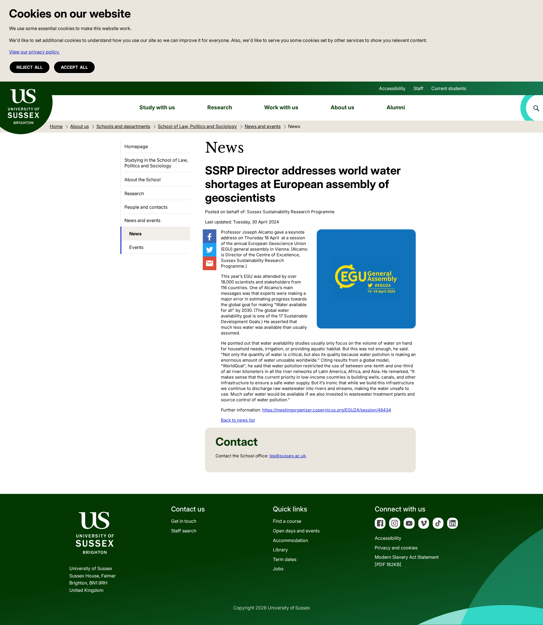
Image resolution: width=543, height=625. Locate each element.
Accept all (74, 67)
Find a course (287, 521)
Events (136, 247)
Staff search (183, 531)
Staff (418, 88)
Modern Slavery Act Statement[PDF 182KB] (407, 560)
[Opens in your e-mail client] (209, 263)
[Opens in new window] (209, 236)
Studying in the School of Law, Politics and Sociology (156, 162)
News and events (142, 220)
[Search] (531, 108)
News (135, 233)
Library (280, 550)
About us (342, 107)
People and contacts (145, 207)
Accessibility (392, 88)
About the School (142, 179)
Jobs (278, 568)
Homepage (136, 146)
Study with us (157, 107)
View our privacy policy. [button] (34, 52)
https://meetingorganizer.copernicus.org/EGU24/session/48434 (326, 410)
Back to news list (238, 420)
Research (219, 107)
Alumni (396, 107)
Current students (448, 88)
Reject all (29, 67)
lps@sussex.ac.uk (288, 455)
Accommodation (290, 540)
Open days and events (296, 531)
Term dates (284, 559)
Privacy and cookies (396, 548)
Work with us (281, 107)
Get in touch (183, 521)
